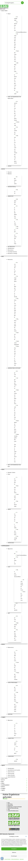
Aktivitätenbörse (11, 248)
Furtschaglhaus (16, 538)
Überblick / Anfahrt (11, 472)
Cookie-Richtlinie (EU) (12, 810)
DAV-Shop (9, 804)
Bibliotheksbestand (16, 180)
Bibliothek (10, 173)
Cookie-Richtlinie (8, 859)
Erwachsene (15, 743)
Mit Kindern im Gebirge (12, 253)
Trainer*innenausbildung (21, 555)
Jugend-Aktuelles (11, 775)
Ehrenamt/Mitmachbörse (21, 32)
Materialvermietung (11, 186)
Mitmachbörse (10, 250)
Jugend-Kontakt (11, 773)
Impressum (21, 859)
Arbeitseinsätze (11, 542)
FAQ (17, 226)
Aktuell (9, 13)
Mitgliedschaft (10, 196)
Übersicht (10, 172)
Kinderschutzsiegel (16, 130)
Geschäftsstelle (16, 18)
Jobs (8, 809)
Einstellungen (14, 856)
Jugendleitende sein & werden (14, 770)
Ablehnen (14, 852)
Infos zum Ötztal (15, 481)
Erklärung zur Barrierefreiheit (14, 806)
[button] (26, 836)
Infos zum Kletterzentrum (15, 655)
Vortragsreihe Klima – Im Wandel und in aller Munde (16, 286)
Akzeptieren (14, 848)
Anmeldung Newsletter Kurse (22, 584)
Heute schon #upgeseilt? (16, 343)
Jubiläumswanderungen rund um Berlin (15, 82)
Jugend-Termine (11, 771)
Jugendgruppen (11, 768)
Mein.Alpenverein (11, 246)
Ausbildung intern (16, 560)
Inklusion (9, 166)
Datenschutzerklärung (15, 859)
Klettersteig (10, 714)
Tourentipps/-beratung (12, 251)
